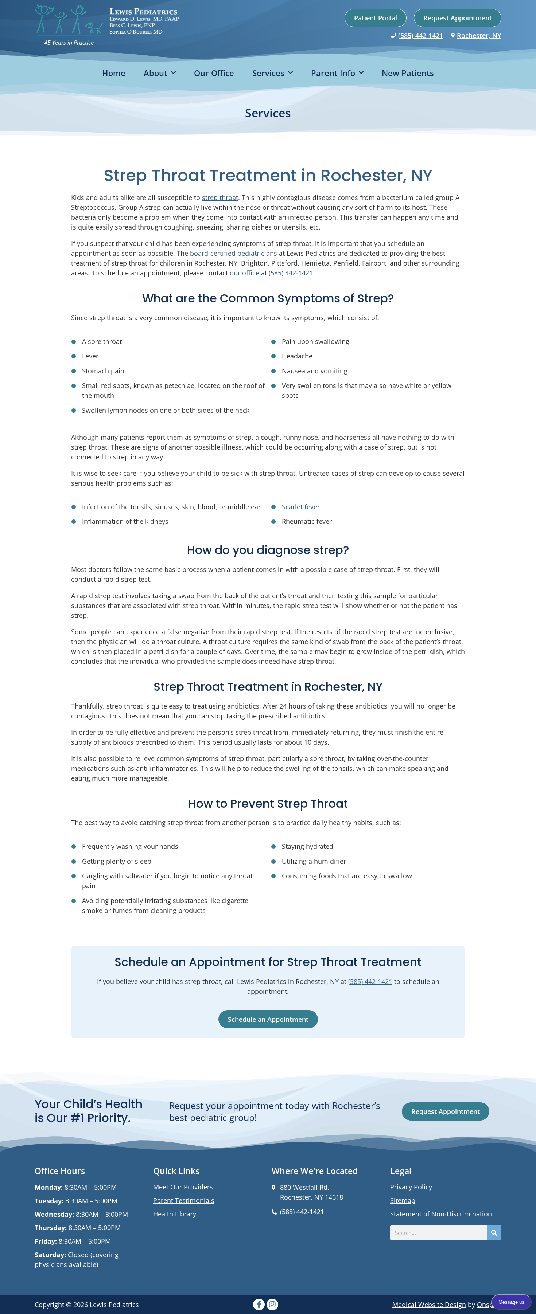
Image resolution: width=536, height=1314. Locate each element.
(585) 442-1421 (420, 35)
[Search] (494, 1232)
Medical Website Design (429, 1304)
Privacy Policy (411, 1187)
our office (244, 272)
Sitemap (402, 1200)
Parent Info (333, 72)
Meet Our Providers (183, 1187)
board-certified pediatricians (233, 253)
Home (113, 72)
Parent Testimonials (183, 1200)
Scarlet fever (301, 506)
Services (268, 72)
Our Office (214, 72)
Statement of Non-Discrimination (441, 1213)
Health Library (174, 1213)
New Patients (408, 72)
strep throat (220, 197)
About (155, 72)
